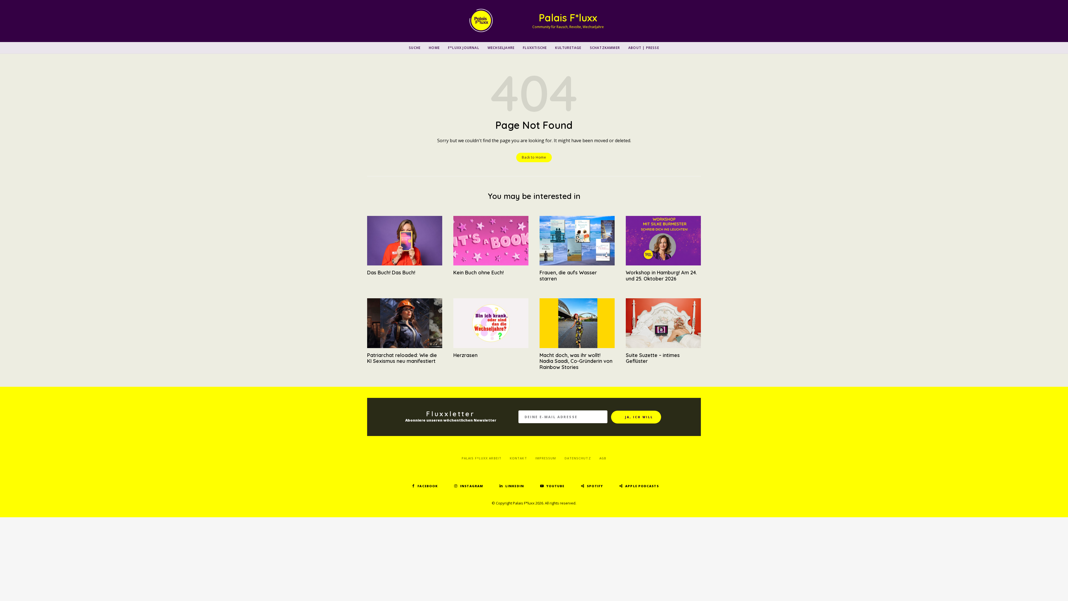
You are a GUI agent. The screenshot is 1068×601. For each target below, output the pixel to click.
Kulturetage (568, 47)
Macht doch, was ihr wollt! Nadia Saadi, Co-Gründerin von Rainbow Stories (576, 361)
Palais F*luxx (568, 18)
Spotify (595, 486)
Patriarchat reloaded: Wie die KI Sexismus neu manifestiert (402, 358)
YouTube (555, 486)
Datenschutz (578, 458)
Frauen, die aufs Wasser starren (568, 275)
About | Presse (643, 47)
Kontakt (518, 458)
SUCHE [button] (415, 47)
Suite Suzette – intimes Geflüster (653, 358)
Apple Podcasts (642, 486)
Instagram (471, 486)
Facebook (427, 486)
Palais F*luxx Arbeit (481, 458)
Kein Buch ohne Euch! (478, 272)
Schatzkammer (605, 47)
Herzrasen (465, 355)
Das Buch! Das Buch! (391, 272)
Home (434, 47)
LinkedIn (514, 486)
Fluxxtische (535, 47)
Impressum (545, 458)
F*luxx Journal (463, 47)
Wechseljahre (501, 47)
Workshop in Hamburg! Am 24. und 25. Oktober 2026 (661, 275)
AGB (602, 458)
